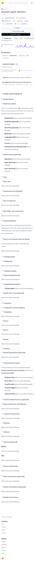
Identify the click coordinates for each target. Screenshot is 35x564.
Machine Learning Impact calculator (12, 370)
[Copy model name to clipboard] (26, 11)
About (3, 530)
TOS (2, 524)
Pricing (3, 550)
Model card (7, 38)
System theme (8, 517)
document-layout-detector (13, 11)
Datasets (4, 544)
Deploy (18, 28)
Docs (2, 553)
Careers (3, 533)
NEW (17, 64)
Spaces (3, 547)
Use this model (16, 34)
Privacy (3, 527)
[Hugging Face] (2, 558)
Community (29, 38)
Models (3, 541)
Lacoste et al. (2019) (7, 373)
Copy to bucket (18, 31)
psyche (5, 9)
